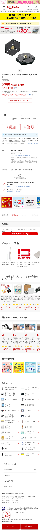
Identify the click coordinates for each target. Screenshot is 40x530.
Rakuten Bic (13, 7)
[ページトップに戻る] (37, 523)
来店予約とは (31, 143)
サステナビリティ (27, 519)
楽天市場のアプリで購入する (20, 100)
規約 (37, 143)
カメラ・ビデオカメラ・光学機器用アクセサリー (19, 11)
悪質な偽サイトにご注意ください (11, 502)
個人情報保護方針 (7, 521)
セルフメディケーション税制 (10, 500)
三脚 (37, 11)
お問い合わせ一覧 (15, 519)
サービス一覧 (5, 519)
